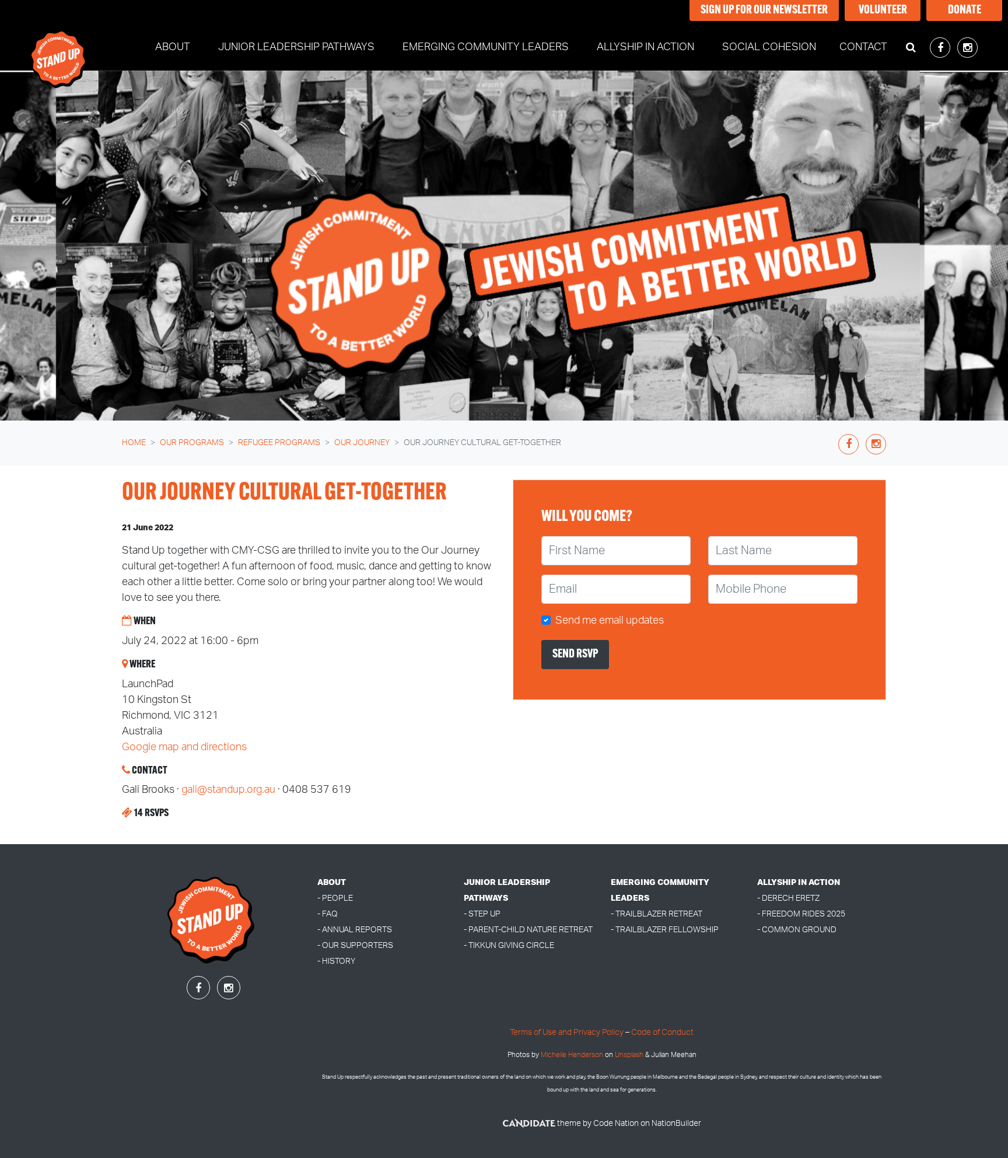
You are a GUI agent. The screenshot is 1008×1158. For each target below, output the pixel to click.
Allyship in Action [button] (645, 47)
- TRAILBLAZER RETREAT (656, 913)
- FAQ (327, 913)
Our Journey (362, 443)
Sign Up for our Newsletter (764, 10)
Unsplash (629, 1055)
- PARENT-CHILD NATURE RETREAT (528, 929)
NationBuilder (676, 1123)
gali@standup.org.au (228, 790)
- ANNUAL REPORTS (354, 929)
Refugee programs (279, 443)
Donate (964, 10)
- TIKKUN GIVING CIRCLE (509, 945)
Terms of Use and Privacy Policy (567, 1032)
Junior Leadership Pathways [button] (296, 47)
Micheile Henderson (572, 1055)
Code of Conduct (662, 1032)
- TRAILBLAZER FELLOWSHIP (665, 929)
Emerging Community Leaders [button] (485, 47)
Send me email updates (609, 620)
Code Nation (616, 1123)
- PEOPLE (335, 898)
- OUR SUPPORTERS (355, 945)
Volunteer (883, 10)
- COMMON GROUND (796, 929)
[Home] (59, 48)
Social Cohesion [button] (769, 47)
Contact (863, 47)
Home (134, 443)
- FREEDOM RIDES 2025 (801, 913)
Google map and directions (184, 747)
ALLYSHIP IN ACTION (798, 882)
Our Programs (192, 443)
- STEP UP (482, 913)
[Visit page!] (941, 48)
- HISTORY (336, 961)
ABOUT (331, 882)
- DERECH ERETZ (788, 898)
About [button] (172, 47)
